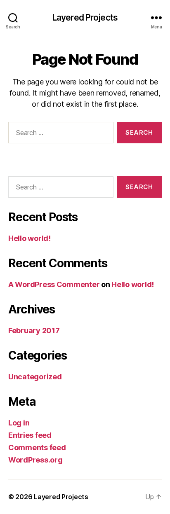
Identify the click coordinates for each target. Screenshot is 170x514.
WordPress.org (35, 460)
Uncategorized (35, 376)
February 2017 (34, 330)
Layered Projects (85, 17)
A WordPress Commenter (53, 284)
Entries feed (30, 435)
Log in (18, 422)
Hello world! (29, 238)
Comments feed (37, 447)
